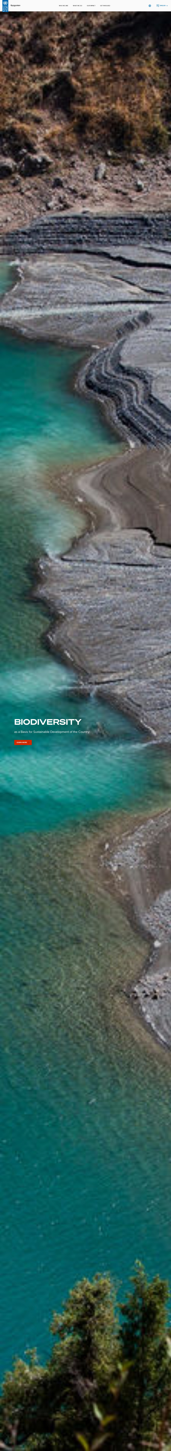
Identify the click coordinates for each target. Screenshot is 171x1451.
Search (154, 5)
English (163, 5)
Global (150, 5)
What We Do (77, 6)
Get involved (105, 6)
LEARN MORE (22, 742)
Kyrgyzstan (15, 5)
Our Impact (91, 6)
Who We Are (63, 6)
